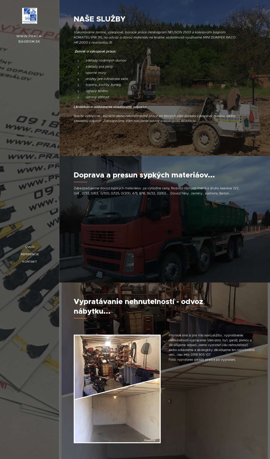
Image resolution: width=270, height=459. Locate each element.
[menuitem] (29, 247)
